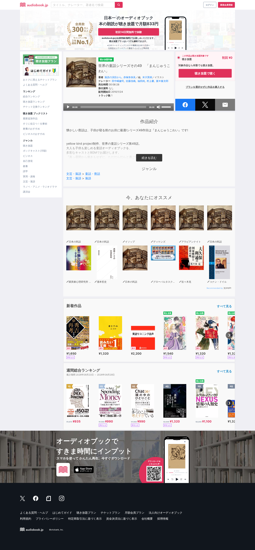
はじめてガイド (62, 512)
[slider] (166, 106)
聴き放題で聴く (205, 73)
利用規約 (25, 518)
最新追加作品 (30, 118)
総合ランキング (31, 96)
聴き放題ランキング (34, 101)
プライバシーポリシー (50, 518)
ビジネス (28, 155)
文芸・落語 (29, 181)
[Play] (68, 107)
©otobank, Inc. (56, 529)
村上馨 (150, 80)
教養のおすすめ (31, 128)
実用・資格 (29, 176)
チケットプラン (110, 512)
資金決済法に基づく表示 (121, 518)
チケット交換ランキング (36, 106)
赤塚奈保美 (129, 77)
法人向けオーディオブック (165, 512)
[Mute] (158, 107)
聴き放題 (28, 145)
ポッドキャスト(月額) (35, 150)
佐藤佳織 (131, 80)
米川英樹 (147, 77)
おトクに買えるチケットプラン (40, 79)
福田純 (141, 80)
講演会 (26, 191)
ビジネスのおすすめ (34, 133)
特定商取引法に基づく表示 (85, 518)
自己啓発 (28, 160)
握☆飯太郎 (162, 80)
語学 (25, 171)
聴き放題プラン (86, 512)
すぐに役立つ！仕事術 (35, 123)
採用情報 (162, 518)
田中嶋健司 (118, 80)
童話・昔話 (92, 174)
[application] (118, 107)
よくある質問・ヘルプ (35, 84)
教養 (25, 166)
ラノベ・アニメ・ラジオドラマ (40, 186)
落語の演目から (113, 77)
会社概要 (147, 518)
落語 (88, 178)
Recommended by (215, 288)
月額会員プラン (134, 512)
